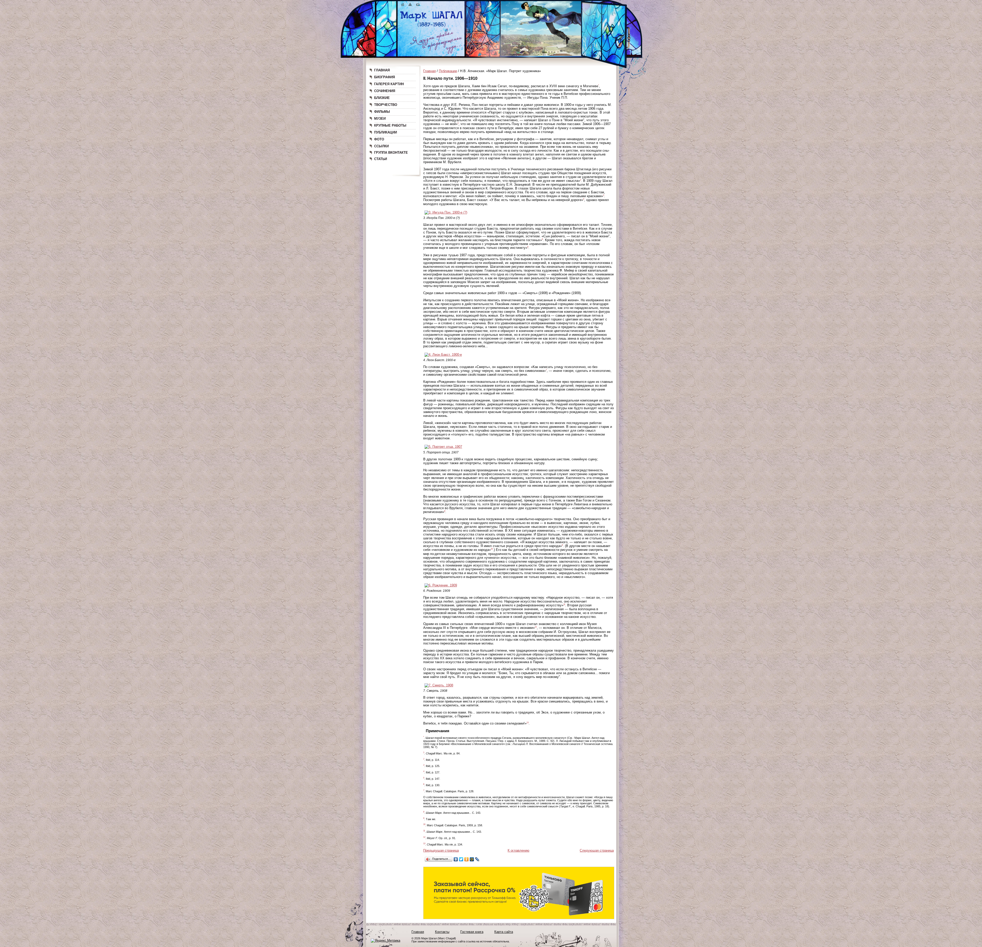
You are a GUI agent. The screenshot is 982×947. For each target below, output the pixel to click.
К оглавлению (518, 850)
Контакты (442, 932)
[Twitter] (461, 859)
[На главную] (403, 5)
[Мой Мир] (472, 859)
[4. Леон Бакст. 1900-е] (443, 354)
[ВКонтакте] (456, 859)
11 (564, 604)
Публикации (448, 71)
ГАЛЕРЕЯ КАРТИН (389, 84)
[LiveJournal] (477, 859)
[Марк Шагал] (431, 27)
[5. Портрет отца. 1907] (443, 447)
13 (528, 722)
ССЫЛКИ (381, 146)
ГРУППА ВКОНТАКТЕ (391, 152)
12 (536, 627)
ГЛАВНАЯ (382, 70)
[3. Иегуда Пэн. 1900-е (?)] (445, 212)
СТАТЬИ (380, 159)
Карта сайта (503, 932)
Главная (429, 71)
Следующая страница (597, 850)
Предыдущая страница (441, 850)
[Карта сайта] (410, 5)
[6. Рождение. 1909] (440, 585)
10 (492, 549)
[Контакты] (418, 5)
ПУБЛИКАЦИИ (385, 132)
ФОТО (379, 139)
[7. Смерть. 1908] (438, 685)
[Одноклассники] (466, 859)
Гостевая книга (471, 932)
